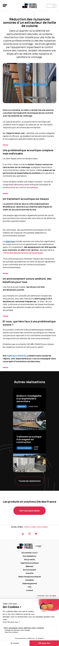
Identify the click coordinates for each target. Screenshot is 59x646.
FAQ (29, 587)
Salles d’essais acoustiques (29, 576)
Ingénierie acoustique (29, 563)
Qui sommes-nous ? (29, 553)
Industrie (29, 573)
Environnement (29, 570)
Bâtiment (29, 566)
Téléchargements (29, 583)
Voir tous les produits (29, 510)
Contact (29, 590)
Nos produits (29, 559)
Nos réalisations (29, 556)
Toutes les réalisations (29, 481)
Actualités (29, 580)
